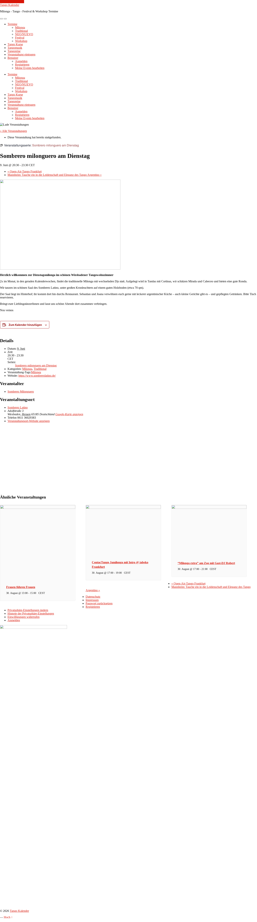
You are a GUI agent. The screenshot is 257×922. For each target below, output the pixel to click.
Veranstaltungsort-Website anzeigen (29, 421)
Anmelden (21, 61)
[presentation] (37, 507)
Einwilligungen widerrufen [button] (24, 616)
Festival (19, 37)
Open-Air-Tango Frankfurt (25, 171)
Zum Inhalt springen (12, 1)
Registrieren (22, 64)
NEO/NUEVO (24, 34)
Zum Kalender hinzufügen (25, 325)
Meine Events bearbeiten (29, 68)
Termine (12, 24)
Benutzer (13, 57)
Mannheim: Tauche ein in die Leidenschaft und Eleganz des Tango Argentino (55, 174)
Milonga (20, 27)
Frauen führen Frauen (20, 587)
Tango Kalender (9, 5)
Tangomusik (15, 47)
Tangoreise (14, 51)
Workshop (21, 41)
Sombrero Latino (18, 407)
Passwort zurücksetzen (99, 603)
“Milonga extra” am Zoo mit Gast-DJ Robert (206, 563)
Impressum (92, 600)
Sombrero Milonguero (21, 391)
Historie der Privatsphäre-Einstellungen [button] (31, 613)
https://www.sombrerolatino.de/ (37, 375)
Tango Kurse (15, 44)
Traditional (21, 30)
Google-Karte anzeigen (69, 414)
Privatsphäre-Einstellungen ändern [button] (28, 610)
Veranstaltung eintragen (21, 54)
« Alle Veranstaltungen (13, 131)
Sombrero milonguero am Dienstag (36, 365)
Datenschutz (93, 596)
